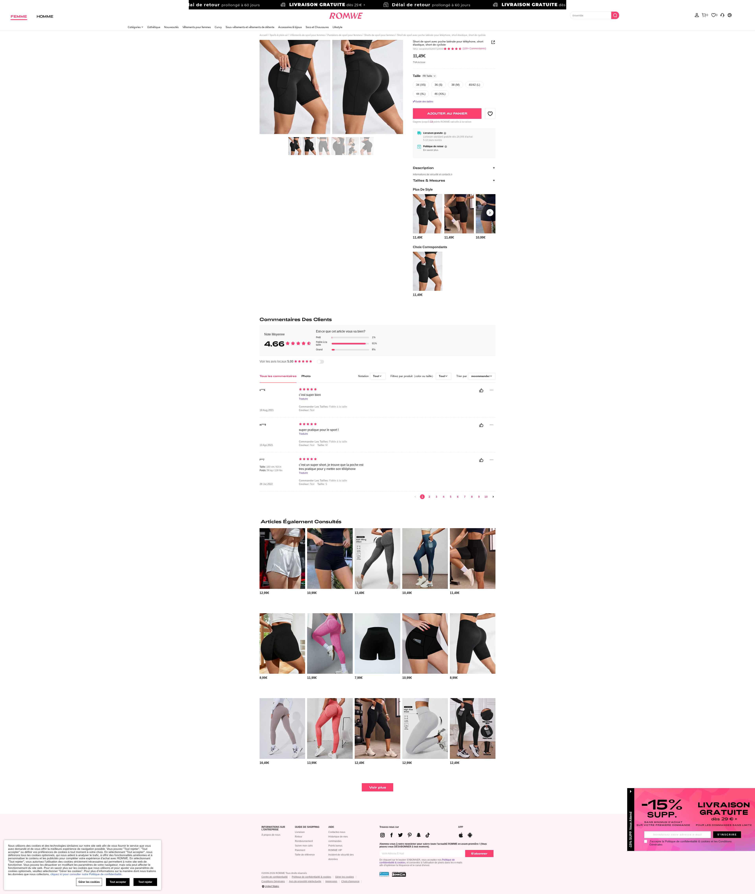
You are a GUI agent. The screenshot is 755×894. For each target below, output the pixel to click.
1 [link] (422, 496)
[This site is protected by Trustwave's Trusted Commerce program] (384, 874)
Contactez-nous (336, 832)
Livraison (300, 832)
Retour (298, 836)
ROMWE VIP (335, 850)
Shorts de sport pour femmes (379, 35)
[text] (332, 390)
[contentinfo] (418, 237)
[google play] (470, 834)
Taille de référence (305, 854)
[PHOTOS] (331, 87)
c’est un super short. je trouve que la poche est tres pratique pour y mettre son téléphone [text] (331, 467)
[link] (377, 4)
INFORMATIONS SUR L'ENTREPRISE (273, 828)
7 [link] (465, 496)
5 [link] (450, 496)
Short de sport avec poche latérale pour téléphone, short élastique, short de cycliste (448, 43)
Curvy (218, 27)
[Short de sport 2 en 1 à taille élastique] (282, 558)
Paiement (300, 850)
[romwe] (346, 14)
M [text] (322, 445)
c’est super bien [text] (310, 395)
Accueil (263, 35)
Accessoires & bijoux (290, 27)
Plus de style (423, 189)
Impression (331, 881)
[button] (490, 113)
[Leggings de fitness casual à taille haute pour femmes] (282, 728)
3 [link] (436, 496)
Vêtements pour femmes (196, 27)
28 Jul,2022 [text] (266, 484)
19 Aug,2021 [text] (267, 410)
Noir (307, 484)
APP (460, 827)
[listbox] (696, 14)
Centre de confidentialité (274, 877)
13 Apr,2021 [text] (266, 445)
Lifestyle (337, 27)
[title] (377, 521)
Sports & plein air (279, 35)
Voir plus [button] (377, 787)
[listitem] (427, 217)
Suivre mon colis (304, 845)
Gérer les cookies (344, 877)
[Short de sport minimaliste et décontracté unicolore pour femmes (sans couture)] (377, 643)
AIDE (331, 827)
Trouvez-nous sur (389, 827)
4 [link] (443, 496)
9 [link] (479, 496)
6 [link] (458, 496)
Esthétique (153, 27)
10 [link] (486, 496)
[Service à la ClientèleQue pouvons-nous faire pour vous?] (722, 15)
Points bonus (335, 845)
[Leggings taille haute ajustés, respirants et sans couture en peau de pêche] (330, 643)
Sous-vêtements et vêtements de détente (250, 27)
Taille (422, 76)
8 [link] (472, 496)
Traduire (303, 399)
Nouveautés (171, 27)
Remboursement (304, 841)
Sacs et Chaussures (317, 27)
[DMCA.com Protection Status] (399, 874)
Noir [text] (307, 410)
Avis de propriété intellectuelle (305, 881)
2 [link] (429, 496)
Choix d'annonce (350, 881)
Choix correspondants (430, 247)
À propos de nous (270, 834)
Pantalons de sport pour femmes (344, 35)
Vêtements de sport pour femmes (307, 35)
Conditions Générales (273, 881)
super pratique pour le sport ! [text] (319, 429)
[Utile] (481, 390)
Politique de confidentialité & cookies (311, 877)
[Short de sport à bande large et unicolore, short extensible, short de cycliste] (330, 558)
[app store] (461, 834)
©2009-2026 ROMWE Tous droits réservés (284, 873)
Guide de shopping (307, 827)
